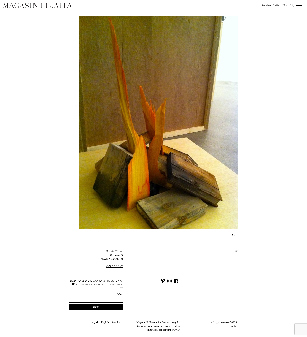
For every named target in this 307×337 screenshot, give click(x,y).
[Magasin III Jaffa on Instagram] (169, 282)
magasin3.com (145, 326)
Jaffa (276, 5)
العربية (94, 322)
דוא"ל (119, 294)
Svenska (115, 322)
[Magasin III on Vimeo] (163, 282)
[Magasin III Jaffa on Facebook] (176, 282)
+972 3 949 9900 (114, 266)
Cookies (234, 326)
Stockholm (266, 5)
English (105, 322)
